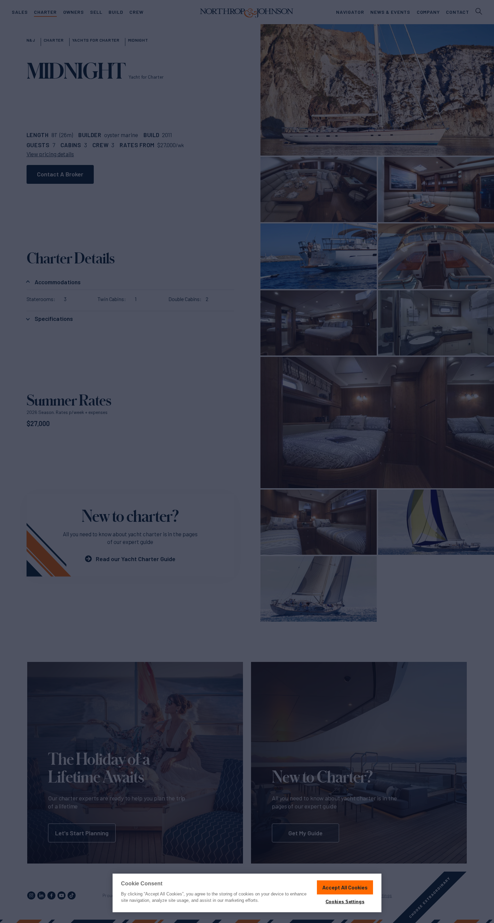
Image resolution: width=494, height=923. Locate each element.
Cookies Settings (345, 901)
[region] (247, 893)
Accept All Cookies (345, 887)
